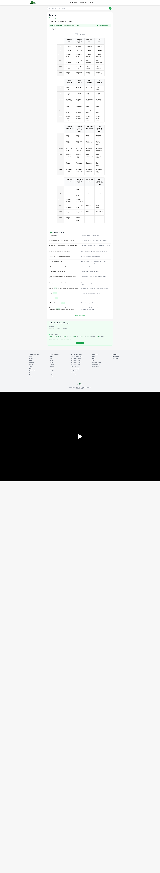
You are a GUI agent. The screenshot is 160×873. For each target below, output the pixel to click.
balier (62, 339)
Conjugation (73, 2)
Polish (51, 374)
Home (93, 356)
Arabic (30, 360)
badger (67, 336)
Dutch (30, 368)
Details (70, 21)
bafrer (91, 336)
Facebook (116, 356)
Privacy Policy (95, 366)
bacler (58, 336)
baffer (83, 336)
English (30, 366)
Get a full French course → (103, 25)
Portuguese (32, 370)
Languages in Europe (76, 362)
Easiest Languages (75, 368)
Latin (51, 358)
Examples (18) (62, 21)
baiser (53, 339)
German (31, 374)
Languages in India (75, 360)
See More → (74, 377)
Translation (82, 34)
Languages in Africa (76, 358)
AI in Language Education (77, 356)
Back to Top (80, 343)
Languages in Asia (75, 364)
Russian (31, 358)
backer (51, 336)
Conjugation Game (96, 362)
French (58, 328)
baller (68, 339)
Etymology (83, 2)
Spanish (31, 364)
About (93, 358)
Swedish (52, 370)
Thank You (73, 372)
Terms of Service (96, 364)
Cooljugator (51, 328)
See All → (31, 377)
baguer (100, 336)
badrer (75, 336)
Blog (91, 2)
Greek (30, 356)
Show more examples (80, 315)
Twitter (116, 358)
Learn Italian (74, 374)
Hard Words (74, 370)
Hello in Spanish (75, 366)
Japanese (31, 362)
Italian (51, 362)
